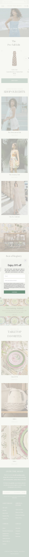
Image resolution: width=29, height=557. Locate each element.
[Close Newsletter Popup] (25, 260)
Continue (14, 292)
